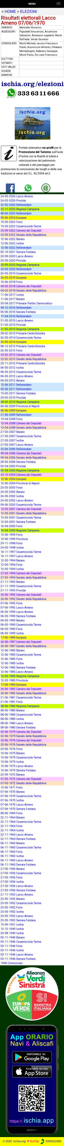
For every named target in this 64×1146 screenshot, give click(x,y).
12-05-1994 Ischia (12, 569)
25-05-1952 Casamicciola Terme (21, 903)
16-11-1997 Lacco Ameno (17, 556)
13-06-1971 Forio (12, 787)
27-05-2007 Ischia (12, 440)
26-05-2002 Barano (13, 492)
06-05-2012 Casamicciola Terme (21, 372)
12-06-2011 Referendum (16, 384)
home (10, 11)
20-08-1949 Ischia (12, 933)
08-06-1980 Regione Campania (20, 706)
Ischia (34, 1141)
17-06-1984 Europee (13, 684)
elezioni (28, 11)
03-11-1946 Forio (12, 946)
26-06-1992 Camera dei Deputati (21, 594)
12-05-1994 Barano (13, 560)
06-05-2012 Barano (13, 380)
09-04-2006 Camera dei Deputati (21, 453)
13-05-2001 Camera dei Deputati (21, 509)
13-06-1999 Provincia (14, 539)
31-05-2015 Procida (13, 324)
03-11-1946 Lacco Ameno (17, 954)
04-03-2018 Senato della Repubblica (23, 290)
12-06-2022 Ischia (12, 243)
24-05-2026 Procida (13, 200)
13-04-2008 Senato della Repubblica (23, 427)
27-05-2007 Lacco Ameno (17, 444)
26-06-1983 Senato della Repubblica (23, 693)
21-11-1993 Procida (13, 590)
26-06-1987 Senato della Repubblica (23, 646)
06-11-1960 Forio (12, 851)
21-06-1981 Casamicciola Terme (21, 697)
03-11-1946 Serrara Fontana (18, 959)
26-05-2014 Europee (13, 342)
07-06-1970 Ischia (12, 800)
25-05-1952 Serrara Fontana (18, 920)
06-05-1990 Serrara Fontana (18, 616)
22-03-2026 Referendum (16, 205)
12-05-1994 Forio (12, 564)
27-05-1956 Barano (13, 869)
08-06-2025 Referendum (16, 213)
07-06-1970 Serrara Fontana (18, 809)
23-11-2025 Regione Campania (20, 209)
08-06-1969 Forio (12, 813)
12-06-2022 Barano (13, 239)
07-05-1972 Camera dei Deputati (21, 779)
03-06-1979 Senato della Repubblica (23, 736)
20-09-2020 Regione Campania (20, 265)
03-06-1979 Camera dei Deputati (21, 731)
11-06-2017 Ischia (12, 294)
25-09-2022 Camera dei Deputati (21, 230)
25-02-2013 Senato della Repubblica (23, 359)
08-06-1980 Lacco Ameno (17, 723)
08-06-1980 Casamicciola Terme (21, 714)
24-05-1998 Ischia (12, 547)
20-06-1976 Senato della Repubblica (23, 744)
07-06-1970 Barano (13, 791)
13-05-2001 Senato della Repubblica (23, 513)
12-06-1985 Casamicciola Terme (21, 654)
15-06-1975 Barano (13, 753)
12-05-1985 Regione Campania (20, 676)
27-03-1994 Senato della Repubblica (23, 577)
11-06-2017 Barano (13, 299)
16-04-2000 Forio (12, 526)
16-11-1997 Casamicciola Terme (21, 552)
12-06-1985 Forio (12, 659)
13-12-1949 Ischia (12, 929)
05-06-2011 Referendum (16, 389)
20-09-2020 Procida (13, 260)
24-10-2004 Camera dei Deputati (21, 474)
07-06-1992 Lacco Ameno (17, 607)
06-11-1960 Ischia (12, 856)
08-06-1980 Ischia (12, 719)
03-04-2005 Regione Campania (20, 470)
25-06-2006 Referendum (16, 449)
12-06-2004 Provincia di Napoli (20, 483)
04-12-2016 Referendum (16, 307)
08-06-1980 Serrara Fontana (18, 727)
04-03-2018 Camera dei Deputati (21, 286)
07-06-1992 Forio (12, 603)
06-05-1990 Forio (12, 629)
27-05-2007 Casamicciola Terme (21, 436)
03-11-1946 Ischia (12, 950)
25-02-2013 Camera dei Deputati (21, 354)
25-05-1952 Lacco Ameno (17, 916)
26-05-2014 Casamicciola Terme (21, 337)
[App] (32, 1079)
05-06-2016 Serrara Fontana (18, 312)
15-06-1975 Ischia (12, 761)
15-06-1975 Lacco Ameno (17, 766)
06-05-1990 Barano (13, 620)
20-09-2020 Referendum (16, 269)
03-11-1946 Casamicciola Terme (21, 941)
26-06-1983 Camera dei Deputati (21, 689)
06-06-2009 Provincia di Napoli (20, 406)
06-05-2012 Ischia (12, 367)
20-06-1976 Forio (12, 749)
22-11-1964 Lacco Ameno (17, 834)
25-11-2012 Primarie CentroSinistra (23, 363)
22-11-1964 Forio (12, 826)
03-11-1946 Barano (13, 937)
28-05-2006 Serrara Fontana (18, 462)
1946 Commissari (12, 963)
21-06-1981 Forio (12, 701)
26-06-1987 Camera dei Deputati (21, 642)
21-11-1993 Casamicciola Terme (21, 586)
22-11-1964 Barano (13, 817)
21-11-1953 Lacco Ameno (17, 894)
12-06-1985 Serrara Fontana (18, 667)
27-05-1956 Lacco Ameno (17, 886)
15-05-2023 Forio (12, 222)
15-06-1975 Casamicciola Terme (21, 757)
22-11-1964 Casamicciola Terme (21, 821)
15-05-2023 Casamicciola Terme (21, 226)
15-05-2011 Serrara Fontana (18, 393)
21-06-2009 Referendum (16, 414)
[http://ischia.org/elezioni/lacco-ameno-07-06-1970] (45, 187)
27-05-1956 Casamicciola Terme (21, 873)
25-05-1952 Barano (13, 899)
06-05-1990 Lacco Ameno (17, 612)
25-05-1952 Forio (12, 907)
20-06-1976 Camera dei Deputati (21, 740)
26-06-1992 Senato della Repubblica (23, 599)
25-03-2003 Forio (12, 487)
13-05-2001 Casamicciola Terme (21, 517)
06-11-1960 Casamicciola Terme (21, 847)
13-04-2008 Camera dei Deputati (21, 423)
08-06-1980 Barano (13, 710)
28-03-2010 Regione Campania (20, 402)
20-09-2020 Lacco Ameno (17, 256)
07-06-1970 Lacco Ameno (17, 804)
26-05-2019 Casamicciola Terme (21, 273)
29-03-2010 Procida (13, 397)
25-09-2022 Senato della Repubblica (23, 235)
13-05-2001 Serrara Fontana (18, 522)
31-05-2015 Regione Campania (20, 329)
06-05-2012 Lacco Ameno (17, 376)
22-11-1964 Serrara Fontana (18, 839)
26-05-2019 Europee (13, 277)
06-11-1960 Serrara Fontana (18, 864)
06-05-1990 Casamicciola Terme (21, 624)
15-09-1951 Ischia (12, 924)
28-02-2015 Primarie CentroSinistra (23, 333)
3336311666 (53, 1141)
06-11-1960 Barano (13, 843)
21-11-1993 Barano (13, 582)
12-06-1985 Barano (13, 650)
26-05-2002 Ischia (12, 496)
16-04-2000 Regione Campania (20, 530)
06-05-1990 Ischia (12, 633)
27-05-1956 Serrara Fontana (18, 890)
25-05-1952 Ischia (12, 911)
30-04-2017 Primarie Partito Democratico (26, 303)
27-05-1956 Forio (12, 877)
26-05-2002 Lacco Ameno (17, 500)
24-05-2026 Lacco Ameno (17, 196)
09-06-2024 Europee (13, 217)
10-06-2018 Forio (12, 282)
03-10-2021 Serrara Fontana (18, 252)
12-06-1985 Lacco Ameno (17, 671)
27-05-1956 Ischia (12, 881)
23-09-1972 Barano (13, 774)
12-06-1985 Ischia (12, 663)
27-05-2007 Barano (13, 432)
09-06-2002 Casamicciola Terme (21, 504)
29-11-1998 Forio (12, 543)
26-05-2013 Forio (12, 350)
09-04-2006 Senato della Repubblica (23, 457)
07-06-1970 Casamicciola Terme (21, 796)
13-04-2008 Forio (12, 419)
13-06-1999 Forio (12, 534)
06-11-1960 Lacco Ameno (17, 860)
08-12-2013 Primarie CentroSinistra (23, 346)
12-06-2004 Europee (13, 479)
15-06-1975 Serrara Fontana (18, 770)
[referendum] (32, 993)
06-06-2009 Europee (13, 410)
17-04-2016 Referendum (16, 316)
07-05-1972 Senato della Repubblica (23, 783)
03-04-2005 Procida (13, 466)
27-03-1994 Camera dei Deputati (21, 573)
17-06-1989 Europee (13, 637)
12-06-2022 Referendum (16, 247)
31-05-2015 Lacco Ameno (17, 320)
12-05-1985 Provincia (14, 680)
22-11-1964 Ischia (12, 830)
